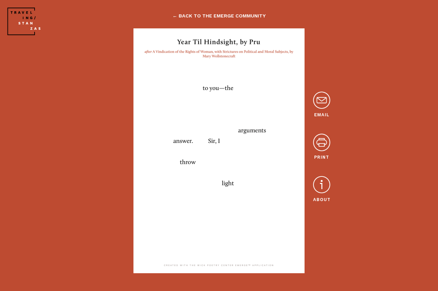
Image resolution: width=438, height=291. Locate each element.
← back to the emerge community (219, 15)
